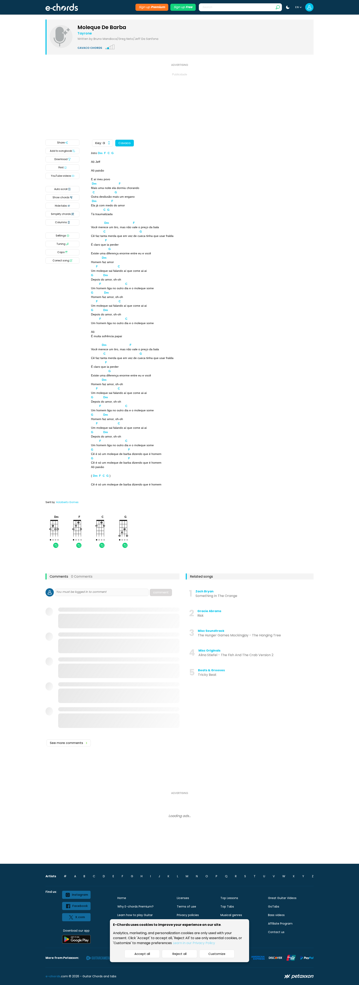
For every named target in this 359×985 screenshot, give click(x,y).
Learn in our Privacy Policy (194, 943)
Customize (216, 954)
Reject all (179, 954)
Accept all (142, 954)
